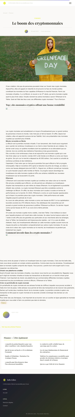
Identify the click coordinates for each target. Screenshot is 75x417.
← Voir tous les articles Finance (10, 327)
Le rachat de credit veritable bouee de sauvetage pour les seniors (52, 345)
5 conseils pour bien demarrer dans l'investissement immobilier (16, 363)
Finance (11, 13)
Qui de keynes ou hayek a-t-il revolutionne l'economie (19, 351)
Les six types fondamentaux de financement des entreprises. (54, 351)
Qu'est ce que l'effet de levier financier (52, 364)
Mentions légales (8, 402)
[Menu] (70, 3)
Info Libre (11, 380)
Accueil (5, 13)
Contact (5, 405)
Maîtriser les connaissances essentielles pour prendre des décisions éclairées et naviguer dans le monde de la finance (54, 358)
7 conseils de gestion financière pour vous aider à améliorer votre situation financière (19, 345)
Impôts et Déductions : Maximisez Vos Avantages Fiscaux (17, 357)
